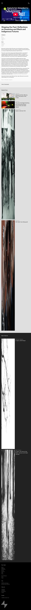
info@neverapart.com (5, 597)
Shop (2, 573)
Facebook (3, 43)
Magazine (3, 568)
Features (3, 571)
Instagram (3, 590)
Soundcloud (3, 591)
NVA (2, 572)
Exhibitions (3, 569)
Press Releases (4, 575)
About (2, 567)
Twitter (2, 592)
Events (2, 37)
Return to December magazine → (7, 79)
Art (2, 36)
